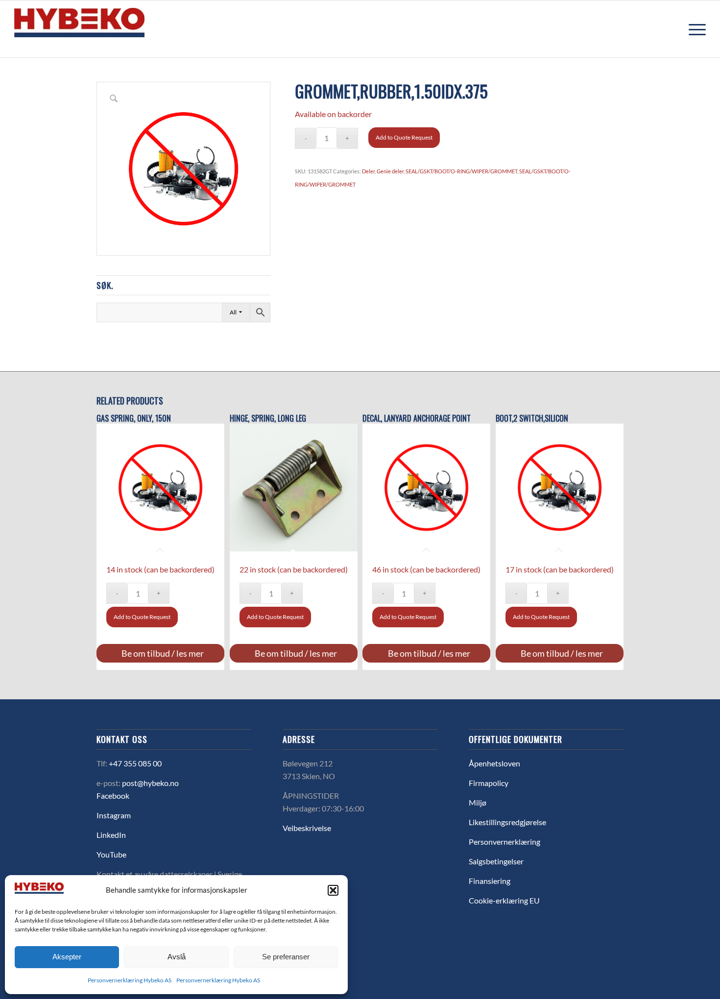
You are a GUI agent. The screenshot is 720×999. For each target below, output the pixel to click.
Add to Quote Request (404, 137)
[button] (333, 890)
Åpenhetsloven (494, 763)
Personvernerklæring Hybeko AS (129, 980)
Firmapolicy (488, 782)
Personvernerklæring (504, 841)
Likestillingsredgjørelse (507, 822)
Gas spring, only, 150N (133, 418)
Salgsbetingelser (496, 861)
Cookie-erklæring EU (504, 900)
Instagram (113, 815)
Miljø (477, 802)
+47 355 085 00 (135, 763)
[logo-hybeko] (97, 28)
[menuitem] (694, 28)
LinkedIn (111, 834)
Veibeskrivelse (307, 827)
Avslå (177, 956)
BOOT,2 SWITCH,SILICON (532, 418)
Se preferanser (286, 956)
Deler (368, 171)
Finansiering (489, 880)
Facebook (112, 795)
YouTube (111, 854)
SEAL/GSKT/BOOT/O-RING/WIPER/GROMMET (461, 171)
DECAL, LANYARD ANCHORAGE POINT (416, 418)
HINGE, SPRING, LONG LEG (268, 418)
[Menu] (694, 28)
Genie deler (390, 171)
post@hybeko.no (150, 782)
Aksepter (66, 956)
